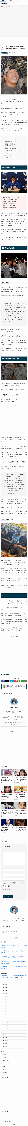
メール (4, 872)
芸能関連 (5, 1072)
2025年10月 (5, 996)
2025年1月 (5, 1020)
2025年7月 (5, 1005)
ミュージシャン (6, 1063)
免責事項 (21, 1121)
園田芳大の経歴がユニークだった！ (13, 148)
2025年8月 (5, 1002)
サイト (4, 877)
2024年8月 (5, 1034)
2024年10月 (5, 1029)
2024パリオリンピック (8, 1054)
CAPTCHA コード (6, 889)
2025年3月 (5, 1014)
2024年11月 (5, 1026)
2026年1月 (5, 990)
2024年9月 (5, 1032)
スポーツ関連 (5, 52)
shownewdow (5, 3)
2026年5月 (5, 984)
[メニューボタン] (26, 3)
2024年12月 (5, 1023)
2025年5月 (5, 1011)
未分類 (4, 1069)
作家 (4, 1066)
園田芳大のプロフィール (10, 141)
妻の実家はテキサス (11, 145)
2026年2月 (5, 987)
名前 (4, 867)
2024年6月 (5, 1040)
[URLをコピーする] (25, 681)
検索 (17, 938)
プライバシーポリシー (15, 1121)
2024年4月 (5, 1046)
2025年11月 (5, 993)
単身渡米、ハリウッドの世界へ (14, 150)
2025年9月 (5, 999)
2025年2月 (5, 1017)
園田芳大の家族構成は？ (10, 144)
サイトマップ (7, 1121)
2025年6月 (5, 1008)
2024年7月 (5, 1037)
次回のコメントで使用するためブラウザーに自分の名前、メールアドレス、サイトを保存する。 (14, 883)
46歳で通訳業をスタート (13, 155)
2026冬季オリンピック (8, 1057)
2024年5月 (5, 1043)
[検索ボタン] (22, 3)
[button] (3, 681)
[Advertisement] (14, 22)
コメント (5, 850)
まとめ (6, 157)
